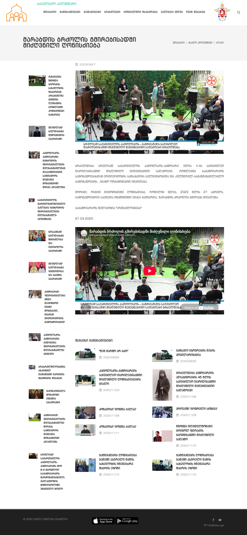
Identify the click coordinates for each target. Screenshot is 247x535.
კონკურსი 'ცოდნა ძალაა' (117, 409)
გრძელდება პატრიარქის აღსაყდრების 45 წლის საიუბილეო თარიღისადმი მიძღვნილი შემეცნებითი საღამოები (196, 382)
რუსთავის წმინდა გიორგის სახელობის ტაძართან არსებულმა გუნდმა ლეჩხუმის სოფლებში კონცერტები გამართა (56, 96)
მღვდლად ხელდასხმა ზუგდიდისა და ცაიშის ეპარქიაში (56, 271)
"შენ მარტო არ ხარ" (113, 351)
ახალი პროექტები (200, 43)
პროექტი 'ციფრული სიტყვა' (196, 408)
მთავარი (179, 43)
